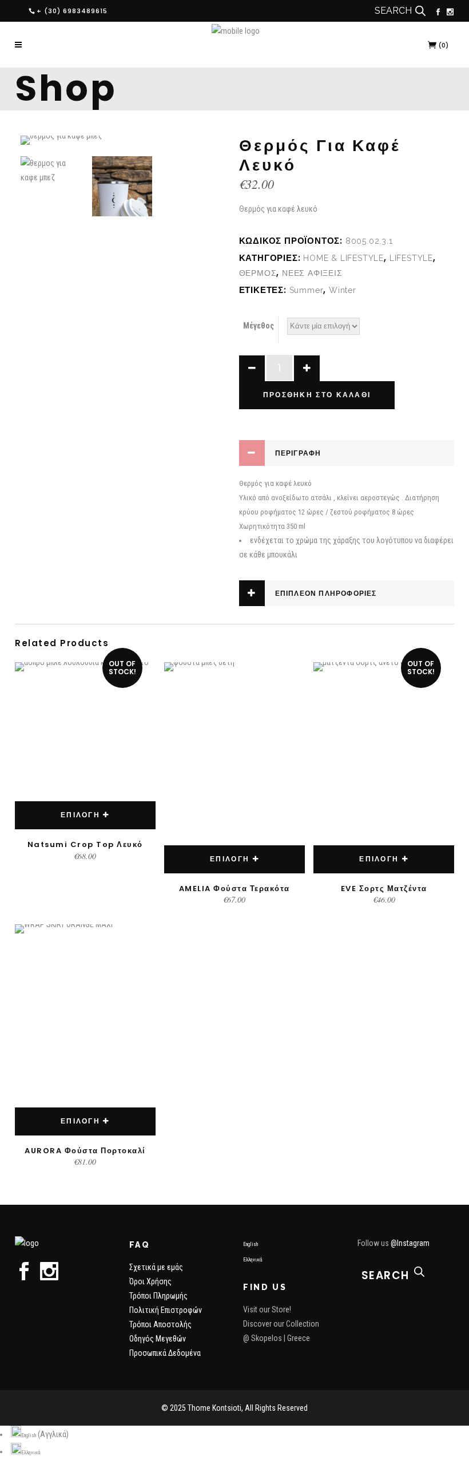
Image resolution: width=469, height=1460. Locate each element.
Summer (306, 290)
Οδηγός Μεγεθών (157, 1338)
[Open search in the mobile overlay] (420, 11)
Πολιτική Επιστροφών (165, 1310)
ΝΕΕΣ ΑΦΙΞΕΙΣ (312, 273)
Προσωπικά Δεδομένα (165, 1353)
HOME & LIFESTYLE (343, 258)
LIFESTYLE (411, 258)
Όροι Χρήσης (150, 1281)
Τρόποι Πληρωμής (158, 1295)
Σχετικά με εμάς (156, 1267)
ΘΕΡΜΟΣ (258, 273)
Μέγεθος (258, 325)
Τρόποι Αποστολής (160, 1324)
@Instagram (410, 1243)
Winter (342, 290)
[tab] (346, 453)
